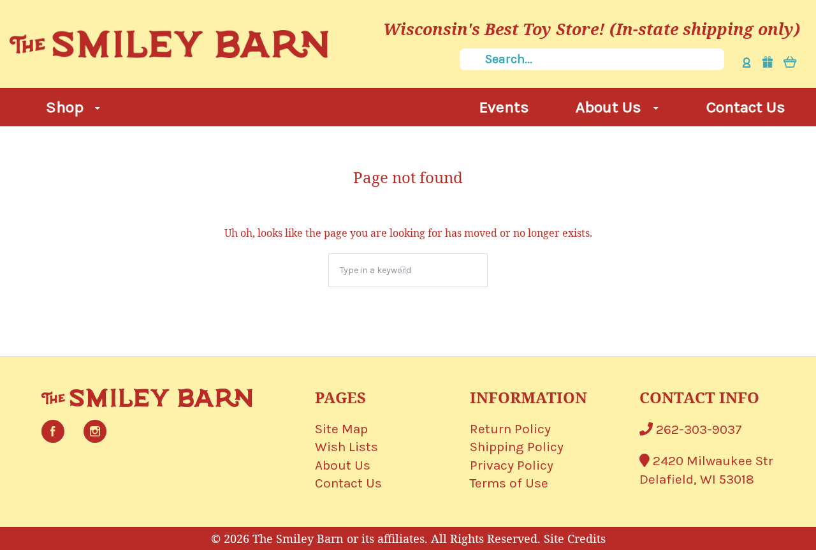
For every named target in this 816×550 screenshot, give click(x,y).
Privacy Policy (511, 465)
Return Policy (510, 428)
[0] (790, 61)
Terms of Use (509, 483)
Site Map (341, 428)
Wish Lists (346, 446)
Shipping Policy (517, 446)
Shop (66, 107)
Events (504, 107)
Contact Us (745, 107)
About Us (610, 107)
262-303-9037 (697, 429)
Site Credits (575, 538)
